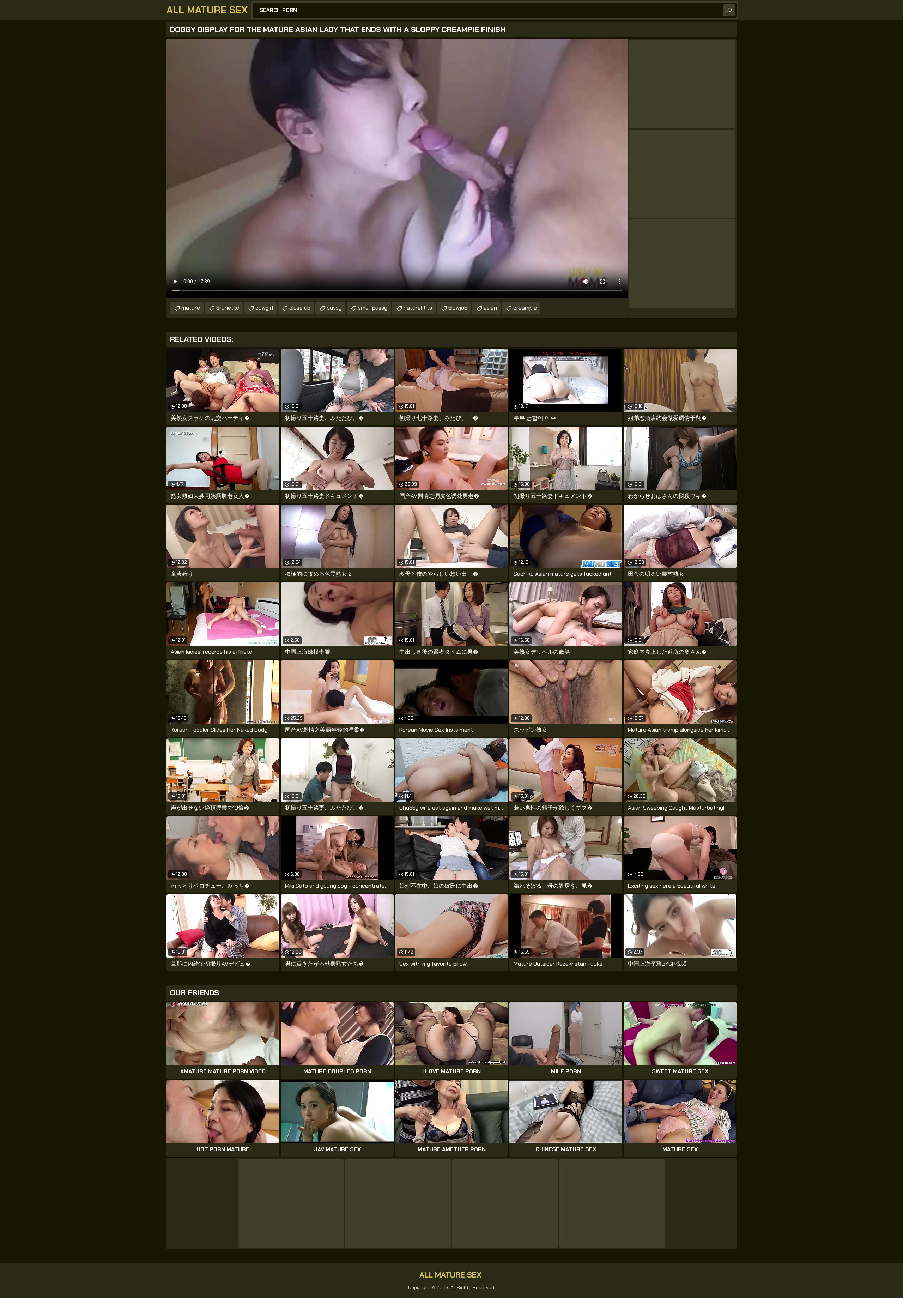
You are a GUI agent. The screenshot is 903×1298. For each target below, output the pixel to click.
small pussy (372, 308)
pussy (334, 308)
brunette (227, 308)
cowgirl (264, 308)
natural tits (418, 308)
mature (190, 308)
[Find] (729, 10)
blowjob (457, 308)
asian (490, 308)
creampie (525, 308)
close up (299, 308)
